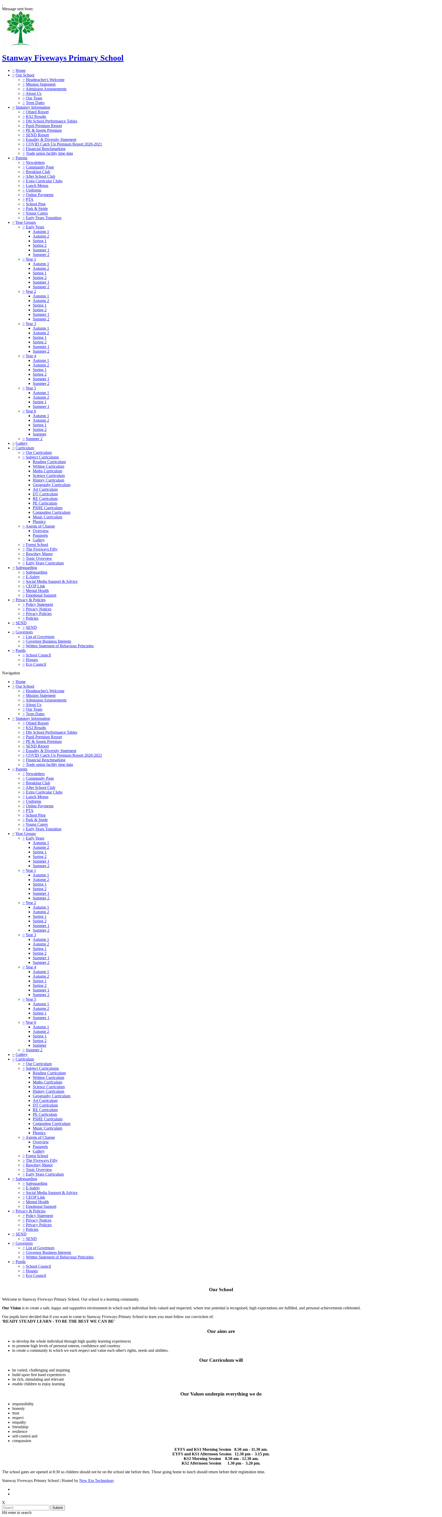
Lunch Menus (37, 185)
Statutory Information (33, 107)
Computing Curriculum (51, 512)
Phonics (39, 521)
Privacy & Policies (31, 600)
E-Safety (33, 577)
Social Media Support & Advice (52, 581)
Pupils (21, 650)
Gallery (22, 443)
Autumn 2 (41, 236)
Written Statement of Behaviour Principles (60, 646)
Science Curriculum (49, 475)
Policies (32, 618)
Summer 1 (41, 250)
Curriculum (25, 448)
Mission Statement (41, 84)
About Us (33, 93)
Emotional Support (41, 595)
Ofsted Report (37, 112)
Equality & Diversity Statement (51, 139)
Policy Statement (39, 604)
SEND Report (37, 135)
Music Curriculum (47, 517)
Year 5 (31, 388)
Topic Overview (39, 558)
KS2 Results (36, 116)
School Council (38, 655)
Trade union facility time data (49, 153)
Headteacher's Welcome (45, 79)
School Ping (36, 204)
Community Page (40, 167)
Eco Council (36, 664)
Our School (25, 75)
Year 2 (31, 291)
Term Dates (35, 103)
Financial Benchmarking (45, 149)
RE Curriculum (45, 498)
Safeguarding (26, 567)
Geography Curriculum (51, 485)
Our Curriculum (39, 452)
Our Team (34, 98)
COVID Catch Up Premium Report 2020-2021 (64, 144)
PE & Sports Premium (44, 130)
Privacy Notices (38, 609)
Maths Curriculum (47, 471)
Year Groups (25, 222)
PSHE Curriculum (47, 508)
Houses (32, 659)
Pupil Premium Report (44, 126)
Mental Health (37, 590)
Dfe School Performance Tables (51, 121)
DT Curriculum (45, 494)
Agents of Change (40, 526)
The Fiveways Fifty (42, 549)
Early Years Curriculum (45, 563)
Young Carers (37, 213)
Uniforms (33, 190)
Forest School (37, 544)
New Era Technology (96, 1480)
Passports (40, 535)
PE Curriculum (45, 503)
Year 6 (31, 411)
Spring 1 (40, 241)
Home (21, 70)
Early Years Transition (43, 218)
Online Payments (39, 195)
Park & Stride (37, 208)
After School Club (40, 176)
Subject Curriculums (42, 457)
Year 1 (31, 259)
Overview (41, 531)
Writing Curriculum (48, 466)
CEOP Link (35, 586)
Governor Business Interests (48, 641)
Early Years (35, 227)
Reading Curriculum (49, 462)
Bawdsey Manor (39, 554)
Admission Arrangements (46, 89)
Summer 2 (41, 254)
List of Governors (40, 636)
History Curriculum (48, 480)
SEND (21, 623)
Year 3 (31, 323)
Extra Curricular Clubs (44, 181)
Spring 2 (40, 245)
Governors (24, 632)
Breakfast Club (38, 172)
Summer (39, 434)
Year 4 (31, 356)
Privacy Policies (39, 613)
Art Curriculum (45, 489)
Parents (21, 158)
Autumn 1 (41, 231)
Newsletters (35, 162)
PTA (30, 199)
